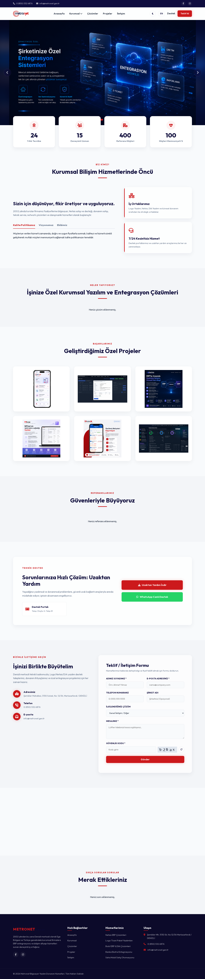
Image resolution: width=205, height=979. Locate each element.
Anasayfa (59, 13)
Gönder (145, 759)
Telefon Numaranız (117, 692)
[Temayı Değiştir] (153, 14)
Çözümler (92, 13)
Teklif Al (185, 13)
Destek (171, 13)
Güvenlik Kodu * (115, 743)
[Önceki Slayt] (7, 72)
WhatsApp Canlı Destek (154, 596)
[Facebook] (183, 4)
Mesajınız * (112, 721)
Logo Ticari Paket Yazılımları (119, 940)
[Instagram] (190, 4)
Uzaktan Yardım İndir (154, 584)
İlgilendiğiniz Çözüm (118, 706)
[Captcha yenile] (181, 750)
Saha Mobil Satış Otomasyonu (120, 957)
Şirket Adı (152, 692)
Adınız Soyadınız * (116, 678)
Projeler (107, 13)
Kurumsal (74, 13)
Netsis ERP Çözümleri (116, 935)
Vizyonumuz (46, 225)
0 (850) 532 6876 (32, 707)
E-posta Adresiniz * (158, 678)
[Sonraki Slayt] (197, 72)
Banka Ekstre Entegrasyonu (119, 952)
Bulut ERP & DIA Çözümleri (118, 946)
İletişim (121, 13)
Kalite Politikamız (24, 225)
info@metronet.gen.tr (34, 718)
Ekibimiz (62, 225)
